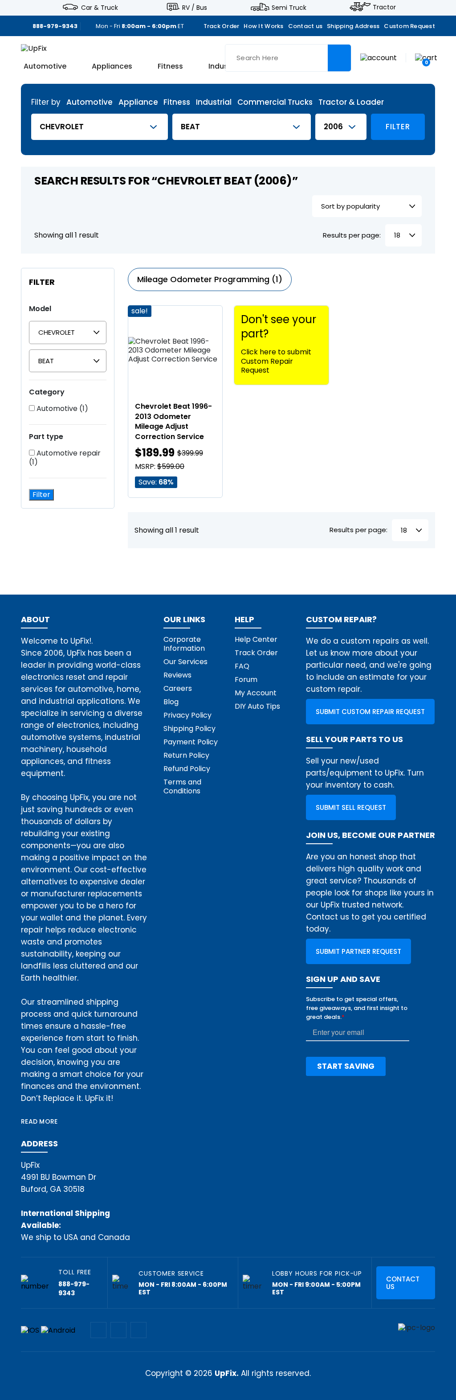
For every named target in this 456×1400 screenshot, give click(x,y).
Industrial (214, 102)
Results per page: (352, 235)
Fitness (170, 66)
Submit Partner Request (358, 951)
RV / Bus (194, 7)
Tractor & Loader (351, 102)
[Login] (378, 57)
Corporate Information (184, 643)
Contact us (305, 26)
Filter (398, 126)
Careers (177, 688)
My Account (256, 693)
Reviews (177, 675)
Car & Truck (99, 7)
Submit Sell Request (351, 807)
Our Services (185, 662)
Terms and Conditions (182, 786)
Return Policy (186, 755)
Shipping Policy (189, 728)
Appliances (112, 66)
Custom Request (409, 26)
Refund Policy (186, 769)
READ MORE (39, 1121)
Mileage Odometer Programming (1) (209, 279)
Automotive (45, 66)
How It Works (263, 26)
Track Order (222, 26)
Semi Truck (289, 7)
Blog (171, 702)
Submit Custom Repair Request (370, 711)
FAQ (242, 666)
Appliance (138, 102)
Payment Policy (190, 742)
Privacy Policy (187, 715)
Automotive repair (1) (65, 458)
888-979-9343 (55, 26)
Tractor (384, 7)
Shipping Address (353, 26)
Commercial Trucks (275, 102)
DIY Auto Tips (257, 706)
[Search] (339, 58)
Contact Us (402, 1282)
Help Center (256, 639)
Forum (246, 679)
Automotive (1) (61, 408)
